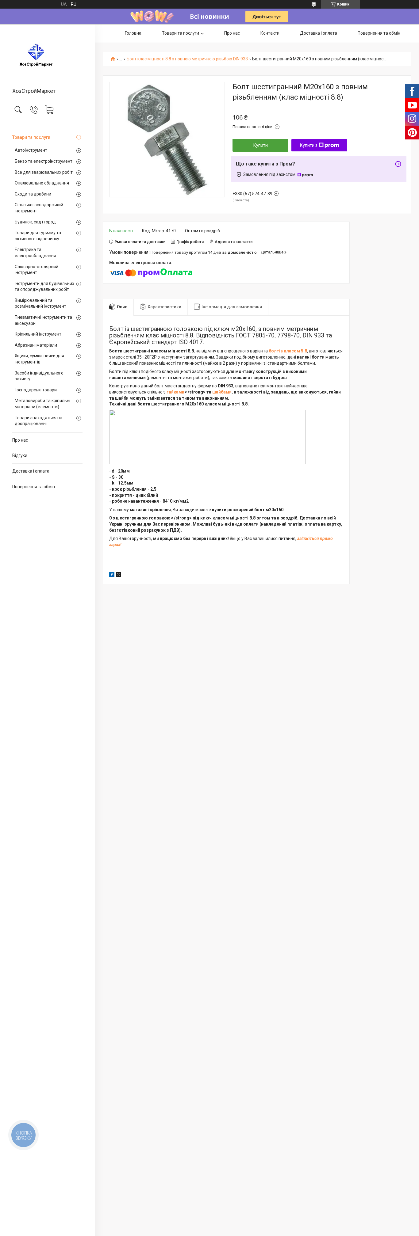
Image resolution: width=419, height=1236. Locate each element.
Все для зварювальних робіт (44, 172)
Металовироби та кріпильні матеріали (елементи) (42, 403)
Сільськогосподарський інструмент (39, 207)
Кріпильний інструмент (38, 334)
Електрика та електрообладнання (35, 252)
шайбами (222, 392)
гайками (175, 392)
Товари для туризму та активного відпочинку (38, 235)
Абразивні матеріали (36, 345)
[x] (118, 575)
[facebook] (111, 575)
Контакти (269, 33)
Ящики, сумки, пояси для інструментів (39, 358)
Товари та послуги (31, 137)
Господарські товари (36, 389)
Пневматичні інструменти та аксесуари (43, 320)
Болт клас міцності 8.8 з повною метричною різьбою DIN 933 (187, 59)
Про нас (20, 440)
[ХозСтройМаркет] (47, 56)
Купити (260, 145)
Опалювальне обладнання (42, 183)
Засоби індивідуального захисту (39, 376)
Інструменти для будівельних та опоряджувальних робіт (44, 286)
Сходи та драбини (33, 194)
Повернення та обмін (33, 486)
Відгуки (19, 455)
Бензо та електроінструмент (43, 161)
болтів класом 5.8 (288, 350)
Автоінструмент (31, 150)
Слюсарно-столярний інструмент (36, 269)
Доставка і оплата (30, 471)
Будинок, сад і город (35, 221)
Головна (133, 33)
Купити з (308, 145)
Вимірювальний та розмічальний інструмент (40, 303)
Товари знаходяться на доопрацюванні (38, 420)
